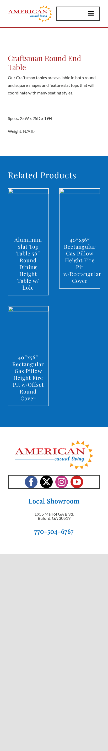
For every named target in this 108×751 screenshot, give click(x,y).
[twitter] (46, 482)
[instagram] (61, 482)
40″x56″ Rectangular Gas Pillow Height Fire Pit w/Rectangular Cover (82, 260)
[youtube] (77, 482)
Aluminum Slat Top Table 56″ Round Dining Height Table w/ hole (28, 263)
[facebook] (31, 482)
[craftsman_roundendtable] (54, 42)
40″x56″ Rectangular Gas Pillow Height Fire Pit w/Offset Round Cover (28, 378)
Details (28, 211)
